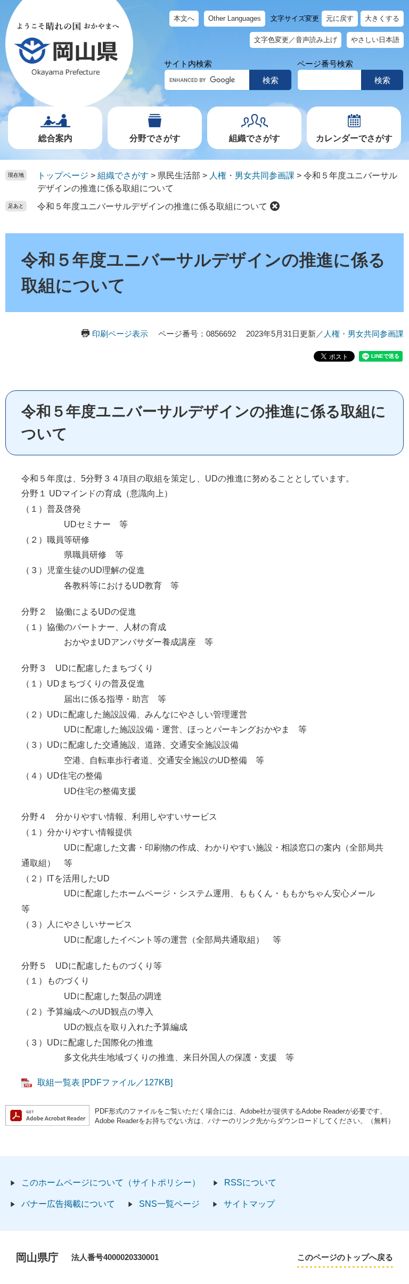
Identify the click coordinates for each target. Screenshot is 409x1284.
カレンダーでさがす (354, 138)
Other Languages (234, 18)
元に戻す (340, 18)
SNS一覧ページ (169, 1203)
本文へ (184, 18)
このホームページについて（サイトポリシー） (110, 1182)
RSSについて (250, 1182)
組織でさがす (254, 138)
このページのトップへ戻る (345, 1257)
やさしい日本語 (375, 40)
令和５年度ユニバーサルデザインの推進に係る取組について (152, 206)
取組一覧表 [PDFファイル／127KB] (105, 1082)
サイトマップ (249, 1203)
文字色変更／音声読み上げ (295, 40)
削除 (275, 206)
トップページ (62, 175)
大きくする (382, 18)
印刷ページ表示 (120, 333)
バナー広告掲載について (68, 1203)
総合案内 (55, 138)
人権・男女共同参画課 (252, 175)
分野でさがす (155, 138)
